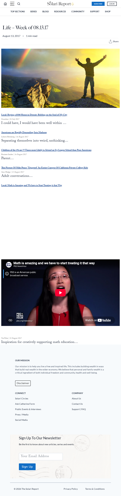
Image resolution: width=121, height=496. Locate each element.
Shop (107, 11)
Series (33, 11)
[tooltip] (110, 41)
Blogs (45, 11)
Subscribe (98, 4)
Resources (60, 11)
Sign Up (27, 467)
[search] (6, 3)
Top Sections (18, 11)
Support (94, 11)
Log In (112, 4)
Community (77, 11)
